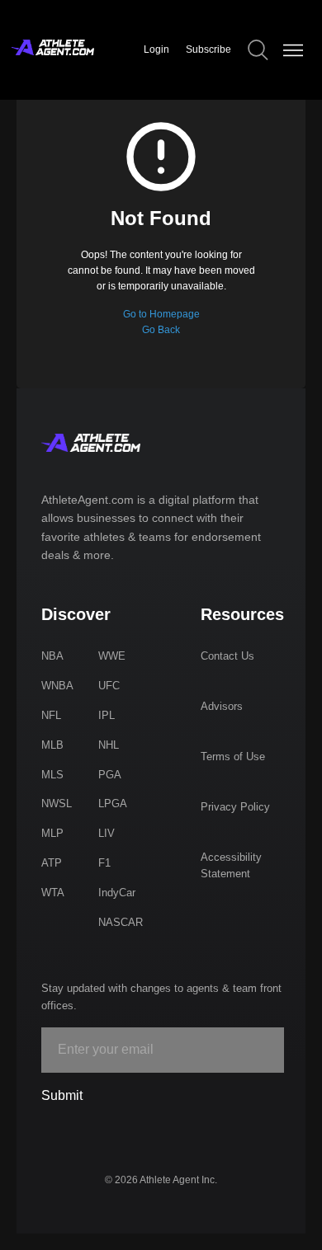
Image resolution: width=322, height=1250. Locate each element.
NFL (51, 715)
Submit (62, 1095)
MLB (52, 745)
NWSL (56, 803)
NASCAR (120, 922)
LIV (106, 833)
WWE (111, 656)
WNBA (57, 685)
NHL (108, 745)
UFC (109, 685)
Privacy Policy (235, 807)
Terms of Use (233, 756)
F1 (104, 863)
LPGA (112, 803)
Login (156, 49)
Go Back (161, 330)
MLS (52, 774)
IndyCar (116, 892)
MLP (52, 833)
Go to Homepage (161, 314)
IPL (106, 715)
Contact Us (227, 656)
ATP (51, 863)
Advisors (222, 706)
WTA (52, 892)
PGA (109, 774)
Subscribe (208, 49)
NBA (52, 656)
